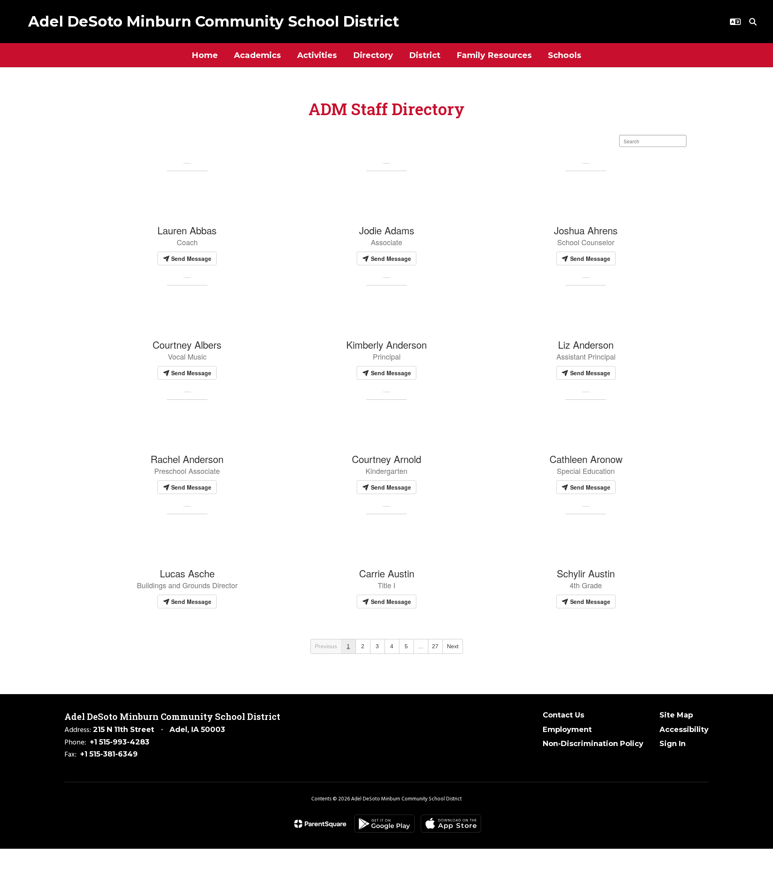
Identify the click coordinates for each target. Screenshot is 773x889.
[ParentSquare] (320, 824)
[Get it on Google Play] (384, 824)
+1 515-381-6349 (109, 754)
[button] (735, 22)
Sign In (672, 743)
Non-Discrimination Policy (593, 743)
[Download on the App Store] (451, 824)
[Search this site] (753, 22)
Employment (567, 729)
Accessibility (684, 729)
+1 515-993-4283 (119, 742)
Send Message (190, 258)
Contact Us (563, 715)
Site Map (676, 715)
